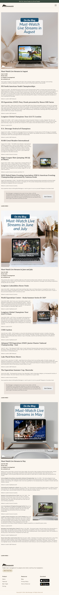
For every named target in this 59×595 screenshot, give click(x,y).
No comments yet (5, 79)
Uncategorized (11, 77)
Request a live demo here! (47, 188)
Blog (22, 579)
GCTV (10, 125)
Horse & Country (13, 154)
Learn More (4, 206)
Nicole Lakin (4, 75)
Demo (3, 579)
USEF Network (12, 99)
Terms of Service (25, 584)
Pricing (4, 586)
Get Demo (48, 196)
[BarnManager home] (8, 5)
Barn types (5, 584)
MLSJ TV (22, 172)
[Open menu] (56, 5)
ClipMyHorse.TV (13, 309)
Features (4, 581)
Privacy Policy (24, 581)
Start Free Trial (8, 570)
